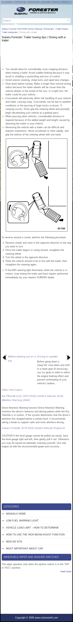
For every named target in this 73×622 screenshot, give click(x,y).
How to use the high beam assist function (35, 534)
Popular (56, 2)
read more (65, 571)
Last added (46, 2)
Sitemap (65, 2)
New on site (14, 541)
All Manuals (7, 2)
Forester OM (20, 2)
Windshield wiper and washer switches (31, 557)
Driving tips (49, 29)
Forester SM (33, 2)
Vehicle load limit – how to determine (32, 527)
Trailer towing (61, 29)
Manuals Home (16, 513)
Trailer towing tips (10, 32)
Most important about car (24, 548)
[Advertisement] (36, 54)
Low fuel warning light (22, 520)
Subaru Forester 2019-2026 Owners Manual (22, 29)
